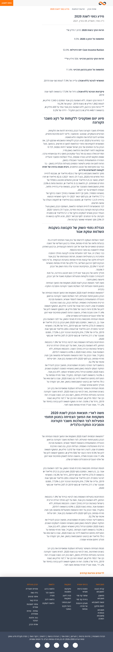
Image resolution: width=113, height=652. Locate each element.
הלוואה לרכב (49, 599)
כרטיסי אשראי (82, 584)
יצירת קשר (34, 600)
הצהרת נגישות (53, 636)
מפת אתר (65, 636)
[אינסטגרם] (37, 645)
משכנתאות (100, 584)
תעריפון (74, 636)
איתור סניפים (33, 596)
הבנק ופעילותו (32, 584)
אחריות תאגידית (32, 588)
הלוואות (51, 584)
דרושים (42, 636)
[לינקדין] (47, 645)
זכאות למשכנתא (98, 602)
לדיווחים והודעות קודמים (92, 573)
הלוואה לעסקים (48, 603)
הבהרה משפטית (98, 636)
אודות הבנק (91, 9)
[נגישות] (56, 645)
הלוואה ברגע (49, 588)
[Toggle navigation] (110, 3)
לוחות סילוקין (99, 606)
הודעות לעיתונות (78, 9)
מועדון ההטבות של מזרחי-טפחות (82, 606)
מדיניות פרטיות (84, 636)
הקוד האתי (34, 636)
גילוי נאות (34, 592)
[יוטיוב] (65, 645)
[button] (6, 3)
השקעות (67, 584)
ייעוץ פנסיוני (66, 602)
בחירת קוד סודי (82, 599)
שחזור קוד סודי (82, 595)
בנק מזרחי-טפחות (100, 9)
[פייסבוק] (75, 645)
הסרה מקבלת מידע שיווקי (17, 636)
